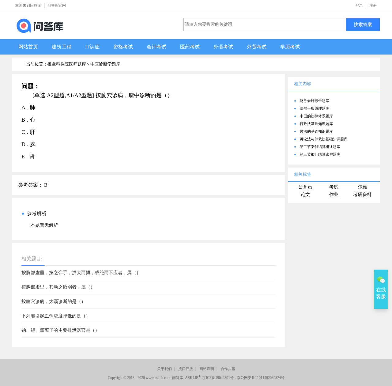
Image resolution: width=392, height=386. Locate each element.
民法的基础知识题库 (316, 131)
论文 (305, 194)
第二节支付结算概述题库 (320, 147)
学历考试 (290, 46)
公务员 (305, 186)
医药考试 (190, 46)
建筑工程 (61, 46)
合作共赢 (228, 369)
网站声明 (206, 369)
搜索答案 (363, 24)
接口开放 (185, 369)
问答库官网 (56, 5)
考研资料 (362, 194)
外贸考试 (256, 46)
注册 (373, 5)
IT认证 (92, 46)
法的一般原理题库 (314, 108)
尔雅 (362, 186)
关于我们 (164, 369)
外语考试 (223, 46)
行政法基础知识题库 (316, 124)
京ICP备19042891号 (218, 378)
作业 (333, 194)
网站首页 (28, 46)
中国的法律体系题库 (316, 116)
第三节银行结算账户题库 (320, 154)
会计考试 (156, 46)
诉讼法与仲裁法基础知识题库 (324, 139)
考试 (333, 186)
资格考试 (123, 46)
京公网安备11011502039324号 (261, 378)
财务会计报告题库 (314, 101)
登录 (359, 5)
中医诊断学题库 (105, 64)
